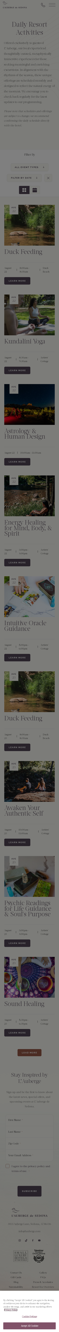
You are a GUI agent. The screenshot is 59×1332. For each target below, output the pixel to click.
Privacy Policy (10, 1310)
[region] (29, 1311)
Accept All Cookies (29, 1326)
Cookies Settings (29, 1316)
